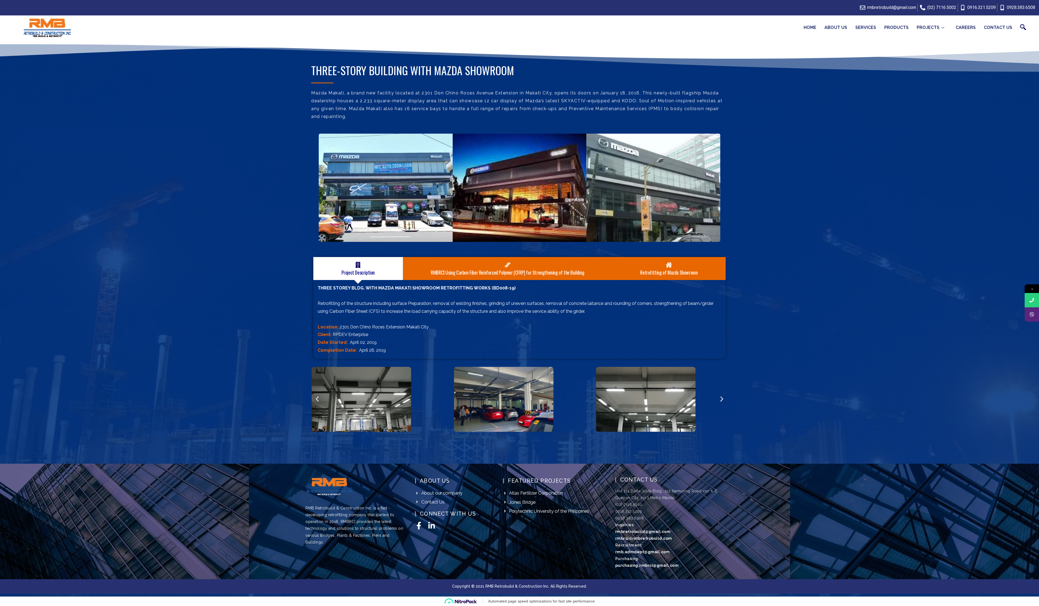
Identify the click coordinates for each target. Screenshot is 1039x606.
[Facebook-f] (419, 525)
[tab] (358, 268)
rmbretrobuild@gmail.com (643, 531)
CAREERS (966, 27)
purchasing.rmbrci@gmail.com (647, 565)
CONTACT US (998, 27)
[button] (317, 399)
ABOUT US (835, 27)
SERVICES (865, 27)
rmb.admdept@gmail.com (642, 552)
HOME (810, 27)
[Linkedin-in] (431, 525)
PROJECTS (928, 27)
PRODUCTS (896, 27)
